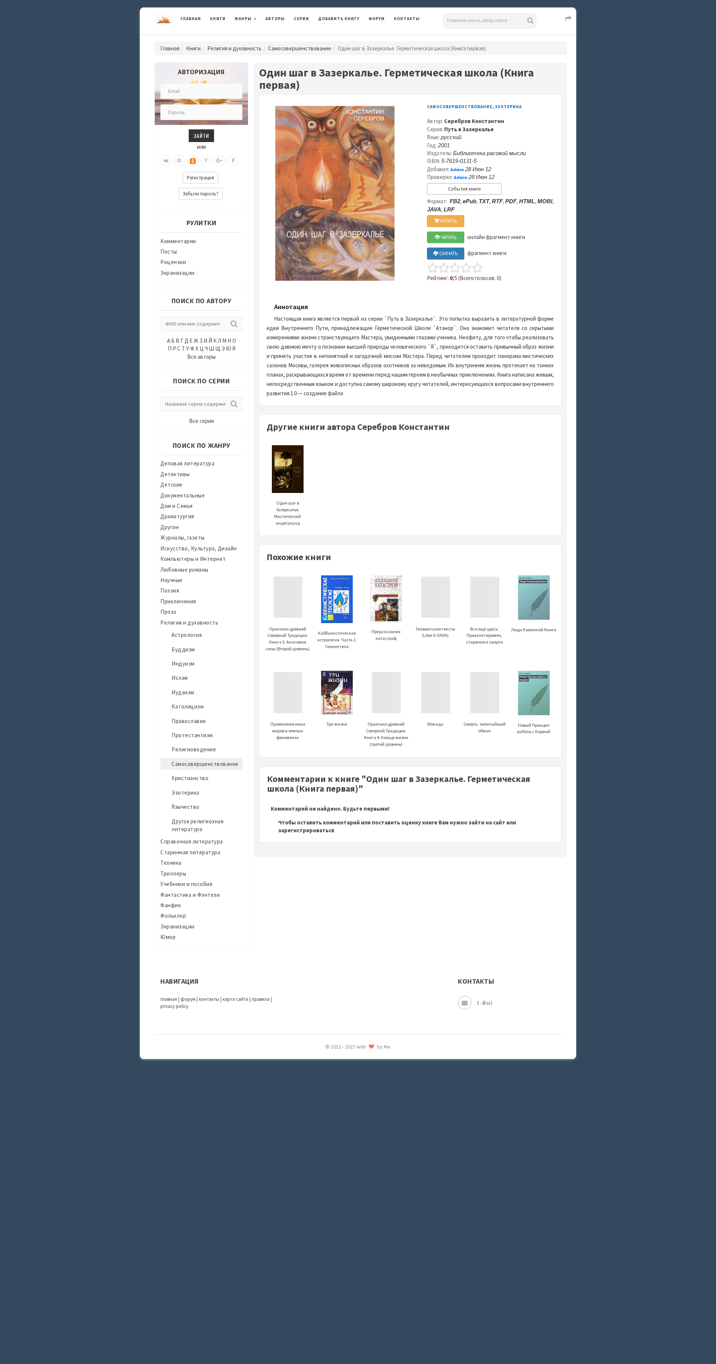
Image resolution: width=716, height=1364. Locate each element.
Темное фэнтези (340, 1172)
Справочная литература (191, 841)
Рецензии (173, 261)
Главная (190, 18)
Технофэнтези (337, 1188)
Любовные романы (184, 569)
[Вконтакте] (166, 160)
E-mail (484, 1002)
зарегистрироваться (306, 830)
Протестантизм (192, 735)
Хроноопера (334, 1255)
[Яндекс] (206, 160)
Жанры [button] (243, 18)
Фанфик (170, 905)
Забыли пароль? (201, 194)
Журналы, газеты (182, 537)
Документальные (182, 495)
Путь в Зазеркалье (469, 129)
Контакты (407, 18)
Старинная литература (190, 852)
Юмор (168, 936)
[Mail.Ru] (179, 160)
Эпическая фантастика (349, 1272)
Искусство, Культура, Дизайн (198, 548)
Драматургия (177, 516)
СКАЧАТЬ (448, 253)
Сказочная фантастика (349, 1072)
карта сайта (235, 999)
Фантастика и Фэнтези (190, 894)
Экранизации (177, 272)
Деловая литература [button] (261, 38)
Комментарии (178, 241)
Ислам (180, 677)
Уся (323, 1222)
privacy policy (174, 1006)
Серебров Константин (474, 121)
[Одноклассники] (192, 160)
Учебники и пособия (186, 883)
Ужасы (327, 1205)
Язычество (186, 806)
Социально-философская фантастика (368, 1138)
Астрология (187, 634)
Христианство (190, 778)
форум (187, 999)
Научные (171, 580)
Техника (171, 862)
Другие (169, 527)
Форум (376, 18)
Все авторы (201, 356)
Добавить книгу (338, 18)
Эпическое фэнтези (344, 1288)
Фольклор (173, 915)
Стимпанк (332, 1155)
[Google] (219, 160)
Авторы (275, 18)
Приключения (178, 601)
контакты (209, 999)
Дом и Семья (176, 505)
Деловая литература (345, 38)
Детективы (175, 474)
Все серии (201, 420)
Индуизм (183, 663)
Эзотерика (186, 792)
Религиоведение (194, 749)
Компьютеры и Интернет (193, 558)
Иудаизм (183, 692)
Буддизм (183, 649)
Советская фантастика (348, 1105)
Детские (171, 484)
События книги (464, 189)
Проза (168, 611)
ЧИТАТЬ (448, 237)
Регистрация (200, 178)
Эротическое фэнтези (347, 1321)
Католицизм (188, 706)
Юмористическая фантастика (357, 1338)
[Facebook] (233, 160)
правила (261, 999)
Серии (301, 18)
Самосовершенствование (299, 48)
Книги (218, 18)
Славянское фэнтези (346, 1088)
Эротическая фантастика (352, 1305)
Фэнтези (330, 1238)
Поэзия (169, 590)
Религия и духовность (234, 48)
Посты (168, 251)
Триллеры (173, 873)
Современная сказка (345, 1122)
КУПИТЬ (448, 221)
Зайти (201, 135)
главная (168, 999)
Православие (189, 721)
